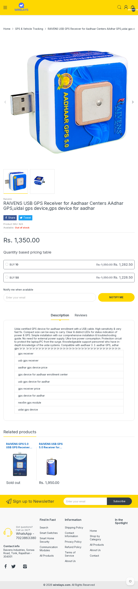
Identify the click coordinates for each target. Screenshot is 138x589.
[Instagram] (25, 566)
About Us (70, 561)
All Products (47, 555)
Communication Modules (49, 548)
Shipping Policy (74, 527)
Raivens (7, 199)
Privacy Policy (73, 541)
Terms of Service (70, 554)
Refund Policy (73, 547)
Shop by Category (95, 538)
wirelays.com (61, 584)
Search (44, 527)
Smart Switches (49, 532)
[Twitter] (13, 566)
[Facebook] (5, 566)
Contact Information (71, 534)
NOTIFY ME (116, 297)
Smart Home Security (47, 540)
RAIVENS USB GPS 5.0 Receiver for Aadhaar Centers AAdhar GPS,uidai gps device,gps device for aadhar (51, 445)
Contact (94, 555)
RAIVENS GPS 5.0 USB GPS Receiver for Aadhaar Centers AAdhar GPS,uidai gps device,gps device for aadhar (19, 445)
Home (93, 530)
